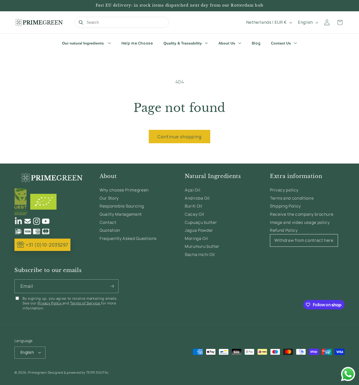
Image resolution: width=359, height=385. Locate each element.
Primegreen (37, 372)
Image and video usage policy (300, 222)
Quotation (110, 230)
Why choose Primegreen (124, 190)
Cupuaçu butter (201, 222)
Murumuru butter (202, 246)
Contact (108, 222)
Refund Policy (284, 230)
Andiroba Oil (197, 198)
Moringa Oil (196, 238)
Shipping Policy (285, 206)
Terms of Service (85, 303)
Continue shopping (179, 137)
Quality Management (121, 214)
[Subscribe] (112, 286)
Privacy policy (284, 190)
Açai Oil (192, 190)
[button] (340, 22)
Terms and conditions (292, 198)
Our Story (109, 198)
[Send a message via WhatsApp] (348, 374)
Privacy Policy (50, 303)
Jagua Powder (199, 230)
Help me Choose (137, 43)
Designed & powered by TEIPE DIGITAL (78, 372)
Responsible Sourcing (122, 206)
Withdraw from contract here (304, 240)
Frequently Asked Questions (128, 238)
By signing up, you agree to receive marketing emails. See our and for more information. (70, 303)
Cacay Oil (194, 214)
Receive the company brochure (301, 214)
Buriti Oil (193, 206)
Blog (256, 43)
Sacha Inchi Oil (200, 254)
